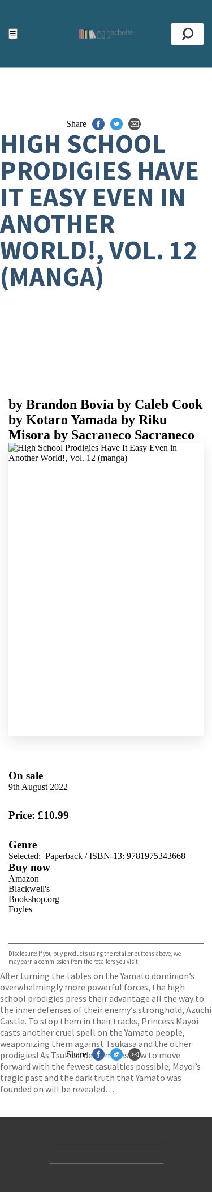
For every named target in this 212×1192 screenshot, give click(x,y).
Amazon (23, 878)
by (61, 404)
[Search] (187, 34)
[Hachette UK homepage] (106, 33)
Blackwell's (29, 889)
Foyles (20, 909)
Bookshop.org (33, 899)
